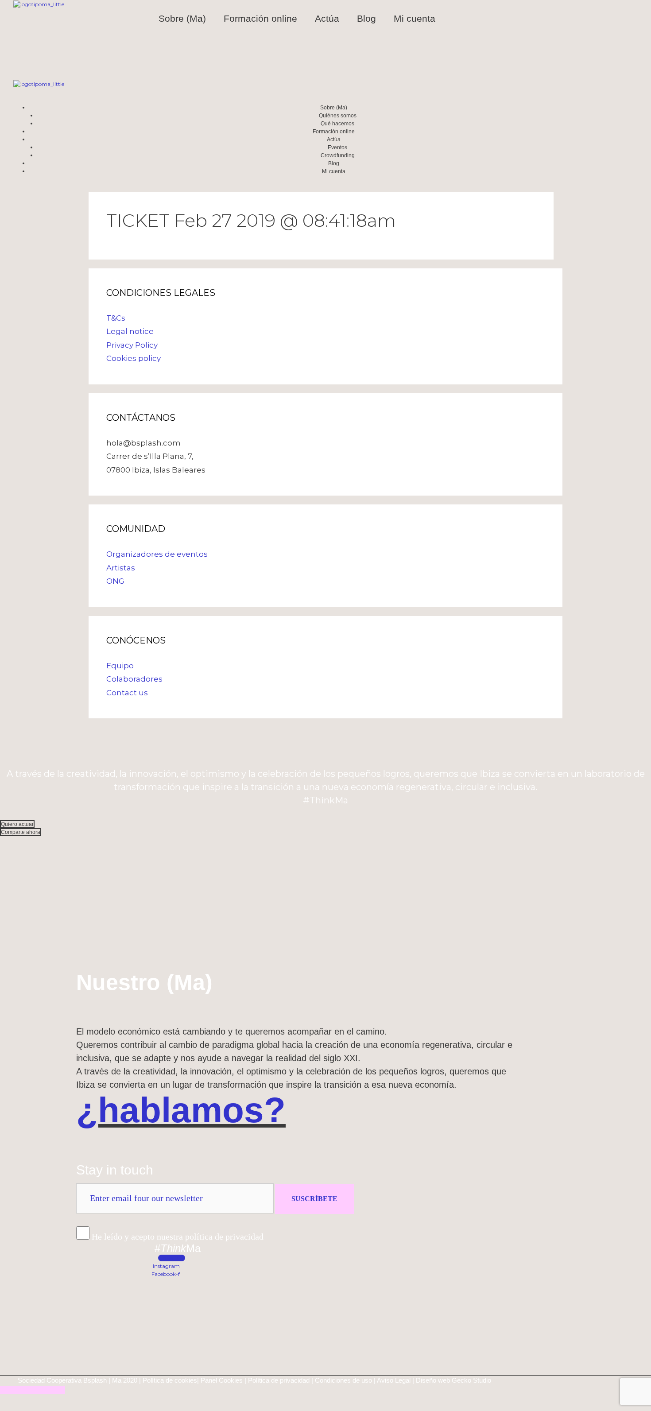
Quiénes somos (337, 115)
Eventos (337, 147)
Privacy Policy (132, 345)
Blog (366, 18)
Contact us (127, 692)
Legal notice (130, 331)
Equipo (120, 665)
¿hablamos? (181, 1110)
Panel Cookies (222, 1380)
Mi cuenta (414, 18)
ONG (115, 581)
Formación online (260, 18)
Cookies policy (133, 358)
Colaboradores (134, 678)
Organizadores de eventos (157, 554)
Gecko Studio (471, 1380)
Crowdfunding (338, 155)
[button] (17, 824)
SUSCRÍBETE (314, 1198)
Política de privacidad (279, 1380)
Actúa (327, 18)
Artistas (120, 567)
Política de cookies (170, 1380)
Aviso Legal (394, 1380)
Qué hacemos (337, 123)
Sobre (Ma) (182, 18)
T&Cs (115, 318)
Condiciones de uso (343, 1380)
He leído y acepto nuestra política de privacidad (178, 1236)
